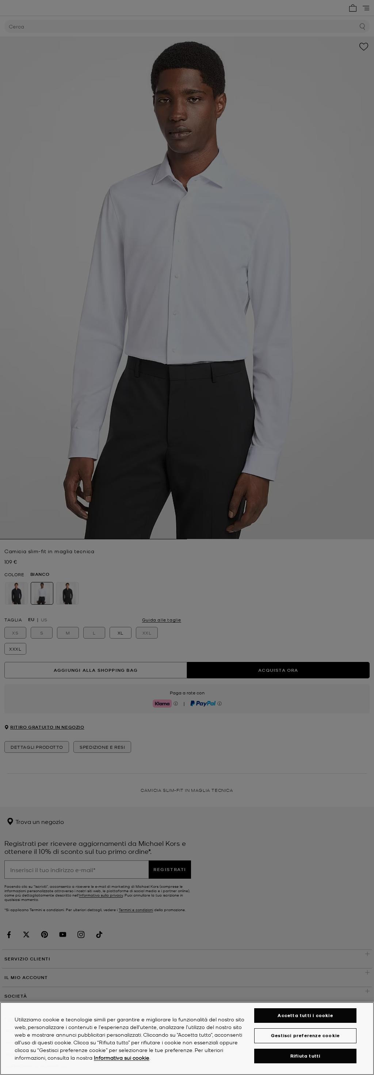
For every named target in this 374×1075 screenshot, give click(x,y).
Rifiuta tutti (305, 1056)
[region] (187, 1038)
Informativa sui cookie (121, 1057)
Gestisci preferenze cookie (305, 1035)
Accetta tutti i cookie (305, 1015)
